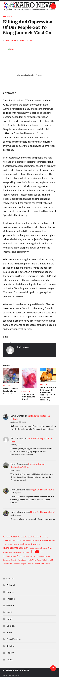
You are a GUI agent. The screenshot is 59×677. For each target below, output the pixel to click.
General (10, 605)
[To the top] (53, 668)
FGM (4, 544)
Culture (10, 578)
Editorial (10, 585)
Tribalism (46, 560)
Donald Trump (26, 540)
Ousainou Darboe (15, 552)
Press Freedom (13, 639)
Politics (7, 16)
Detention (7, 540)
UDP (51, 560)
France (10, 544)
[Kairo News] (29, 6)
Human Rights (10, 547)
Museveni (38, 548)
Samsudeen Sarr (44, 556)
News (9, 618)
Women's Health (38, 564)
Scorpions (6, 560)
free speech (18, 544)
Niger (50, 548)
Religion (26, 556)
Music (45, 548)
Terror (39, 560)
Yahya (47, 563)
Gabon (27, 544)
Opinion (10, 625)
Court (30, 537)
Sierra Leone (22, 560)
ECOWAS (44, 540)
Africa (14, 536)
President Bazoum (9, 556)
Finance (10, 592)
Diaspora (17, 540)
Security (14, 560)
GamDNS (16, 675)
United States (7, 563)
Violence (17, 563)
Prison (19, 556)
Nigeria (5, 552)
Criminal (36, 537)
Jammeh (23, 547)
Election (52, 540)
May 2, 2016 (26, 40)
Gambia (35, 544)
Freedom (10, 598)
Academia (6, 537)
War (29, 564)
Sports (9, 659)
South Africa (32, 560)
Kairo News (20, 670)
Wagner (23, 563)
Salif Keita (34, 556)
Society (10, 652)
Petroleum (26, 552)
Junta (32, 548)
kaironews (11, 40)
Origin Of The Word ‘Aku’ (42, 489)
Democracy (44, 537)
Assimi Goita (22, 537)
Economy (36, 540)
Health (9, 612)
